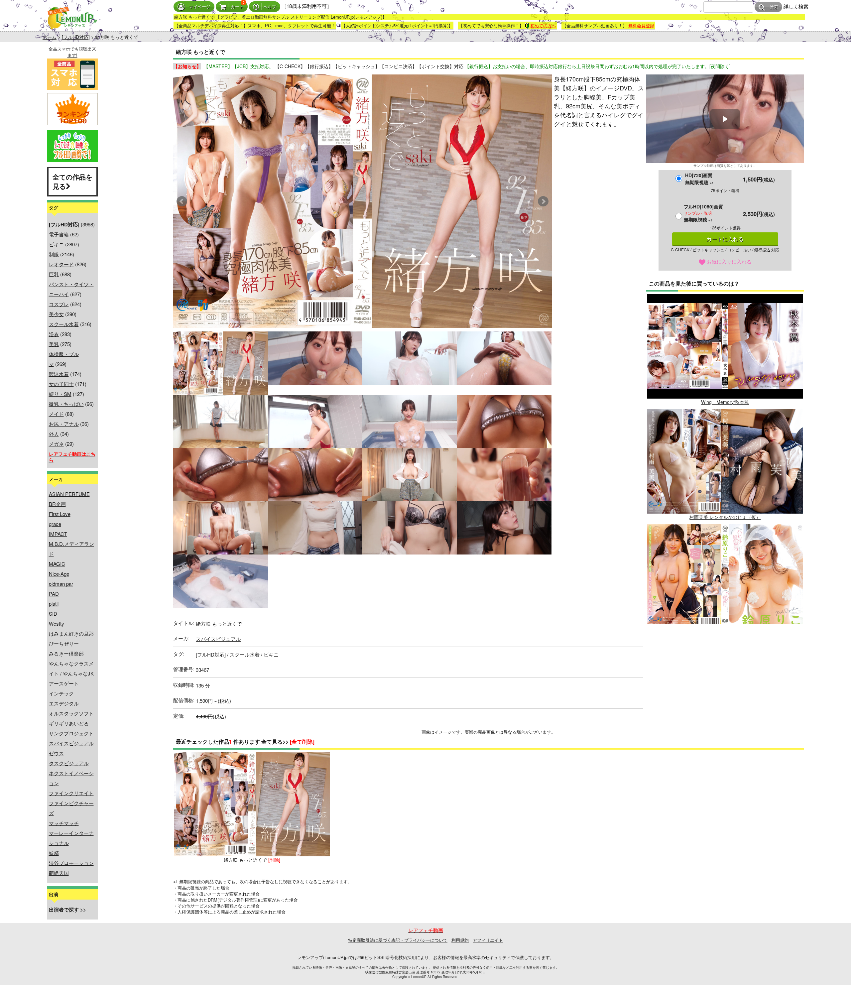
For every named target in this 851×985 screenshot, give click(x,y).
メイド (56, 413)
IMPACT (58, 533)
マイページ (199, 6)
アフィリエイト (488, 940)
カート (237, 6)
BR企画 (57, 503)
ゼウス (56, 753)
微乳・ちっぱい (66, 403)
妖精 (54, 852)
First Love (59, 513)
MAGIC (57, 563)
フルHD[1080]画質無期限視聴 (703, 213)
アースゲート (64, 683)
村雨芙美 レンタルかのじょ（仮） (725, 517)
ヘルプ (269, 6)
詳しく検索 (796, 6)
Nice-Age (59, 573)
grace (55, 523)
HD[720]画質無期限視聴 (699, 178)
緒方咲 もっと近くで (245, 859)
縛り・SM (60, 393)
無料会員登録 (641, 25)
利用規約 (460, 940)
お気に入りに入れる (728, 261)
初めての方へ (543, 25)
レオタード (61, 264)
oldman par (61, 583)
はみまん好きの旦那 (71, 633)
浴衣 (54, 333)
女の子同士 (61, 383)
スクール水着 (64, 323)
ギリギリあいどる (69, 723)
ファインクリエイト (71, 793)
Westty (56, 623)
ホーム (50, 37)
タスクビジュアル (69, 763)
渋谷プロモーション (71, 862)
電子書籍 (59, 234)
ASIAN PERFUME (69, 493)
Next (543, 201)
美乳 (54, 343)
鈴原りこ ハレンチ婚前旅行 (725, 632)
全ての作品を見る (72, 181)
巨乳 (54, 274)
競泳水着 (59, 373)
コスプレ (59, 304)
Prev (182, 201)
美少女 (56, 313)
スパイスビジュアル (71, 743)
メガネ (56, 443)
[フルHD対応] (76, 37)
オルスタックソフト (71, 713)
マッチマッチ (64, 822)
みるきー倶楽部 (66, 653)
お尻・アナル (64, 423)
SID (53, 613)
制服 (54, 254)
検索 (774, 7)
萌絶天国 (59, 872)
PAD (54, 593)
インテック (61, 693)
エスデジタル (64, 703)
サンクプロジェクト (71, 733)
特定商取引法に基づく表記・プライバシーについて (397, 940)
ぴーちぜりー (64, 643)
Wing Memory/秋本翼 (725, 402)
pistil (54, 603)
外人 (54, 433)
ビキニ (56, 244)
